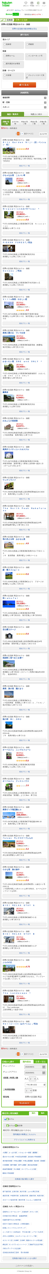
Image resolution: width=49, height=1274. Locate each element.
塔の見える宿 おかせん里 (14, 539)
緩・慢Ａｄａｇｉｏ (11, 570)
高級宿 (31, 44)
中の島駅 (17, 1169)
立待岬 (22, 1240)
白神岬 (16, 1240)
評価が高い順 (43, 123)
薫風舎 (5, 392)
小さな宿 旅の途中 (11, 869)
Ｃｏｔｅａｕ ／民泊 (12, 271)
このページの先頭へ (24, 1266)
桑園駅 (35, 1153)
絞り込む (24, 85)
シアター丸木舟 (37, 1232)
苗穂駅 (42, 1161)
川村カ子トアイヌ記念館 (12, 1248)
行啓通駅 (6, 1165)
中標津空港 (14, 1196)
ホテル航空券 (15, 1126)
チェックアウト (10, 1072)
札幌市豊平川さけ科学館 (12, 1220)
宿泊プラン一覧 (24, 166)
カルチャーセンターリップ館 (26, 1236)
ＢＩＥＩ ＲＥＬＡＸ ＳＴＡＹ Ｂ (19, 934)
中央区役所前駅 (21, 1157)
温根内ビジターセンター (12, 1212)
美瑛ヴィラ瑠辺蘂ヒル (12, 809)
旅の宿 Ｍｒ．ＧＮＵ (12, 719)
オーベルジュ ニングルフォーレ (17, 750)
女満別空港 (24, 1196)
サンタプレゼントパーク (18, 1244)
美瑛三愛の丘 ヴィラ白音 (14, 333)
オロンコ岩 (34, 1212)
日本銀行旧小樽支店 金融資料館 (15, 1216)
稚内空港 (22, 1200)
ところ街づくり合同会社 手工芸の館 (16, 1232)
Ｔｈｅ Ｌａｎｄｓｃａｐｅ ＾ (17, 993)
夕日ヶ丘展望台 (8, 1236)
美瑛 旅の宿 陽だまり (13, 688)
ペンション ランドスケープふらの (18, 838)
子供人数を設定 (31, 1085)
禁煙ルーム (10, 56)
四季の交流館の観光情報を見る (24, 29)
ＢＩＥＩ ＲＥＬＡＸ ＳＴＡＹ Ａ (19, 905)
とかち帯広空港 (33, 1191)
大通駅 (5, 1153)
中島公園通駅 (28, 1161)
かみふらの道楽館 (10, 421)
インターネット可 (35, 56)
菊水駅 (36, 1161)
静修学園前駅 (7, 1169)
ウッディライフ (9, 480)
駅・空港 (6, 102)
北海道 (10, 20)
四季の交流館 (21, 20)
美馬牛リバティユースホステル (16, 449)
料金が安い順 (24, 123)
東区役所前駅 (32, 1165)
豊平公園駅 (22, 1165)
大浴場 (8, 75)
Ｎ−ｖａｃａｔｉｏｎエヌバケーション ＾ (21, 209)
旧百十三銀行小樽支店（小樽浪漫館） (16, 1224)
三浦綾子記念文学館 (35, 1244)
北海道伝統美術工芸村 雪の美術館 (16, 1252)
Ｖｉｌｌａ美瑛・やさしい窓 (15, 299)
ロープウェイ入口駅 (28, 1169)
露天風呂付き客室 (13, 64)
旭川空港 (23, 1191)
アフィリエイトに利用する (24, 1140)
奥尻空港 (6, 1196)
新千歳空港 (7, 1191)
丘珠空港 (15, 1191)
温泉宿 (8, 44)
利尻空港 (40, 1196)
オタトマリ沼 (7, 1240)
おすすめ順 (15, 123)
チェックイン (9, 1066)
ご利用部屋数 (9, 1089)
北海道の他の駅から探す (24, 1179)
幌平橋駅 (13, 1165)
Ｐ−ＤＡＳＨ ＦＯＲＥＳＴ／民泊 (17, 242)
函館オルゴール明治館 (34, 1240)
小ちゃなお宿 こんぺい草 (14, 175)
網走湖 (5, 1244)
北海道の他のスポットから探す (24, 1258)
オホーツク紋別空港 (10, 1200)
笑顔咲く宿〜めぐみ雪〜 (13, 658)
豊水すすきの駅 (8, 1157)
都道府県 (6, 98)
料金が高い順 (34, 123)
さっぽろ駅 (13, 1153)
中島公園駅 (18, 1161)
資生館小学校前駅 (34, 1157)
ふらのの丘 (7, 962)
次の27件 (43, 134)
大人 (26, 1079)
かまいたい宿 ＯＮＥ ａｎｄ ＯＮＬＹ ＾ (22, 361)
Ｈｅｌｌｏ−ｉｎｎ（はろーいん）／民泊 (20, 1024)
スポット (6, 107)
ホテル (11, 1119)
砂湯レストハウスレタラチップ (14, 1228)
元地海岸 (25, 1212)
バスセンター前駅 (24, 1153)
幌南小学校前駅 (8, 1173)
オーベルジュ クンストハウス (16, 781)
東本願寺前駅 (7, 1161)
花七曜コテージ (9, 629)
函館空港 (32, 1196)
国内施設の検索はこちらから (24, 1134)
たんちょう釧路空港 (33, 1200)
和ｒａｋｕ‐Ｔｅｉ (10, 598)
